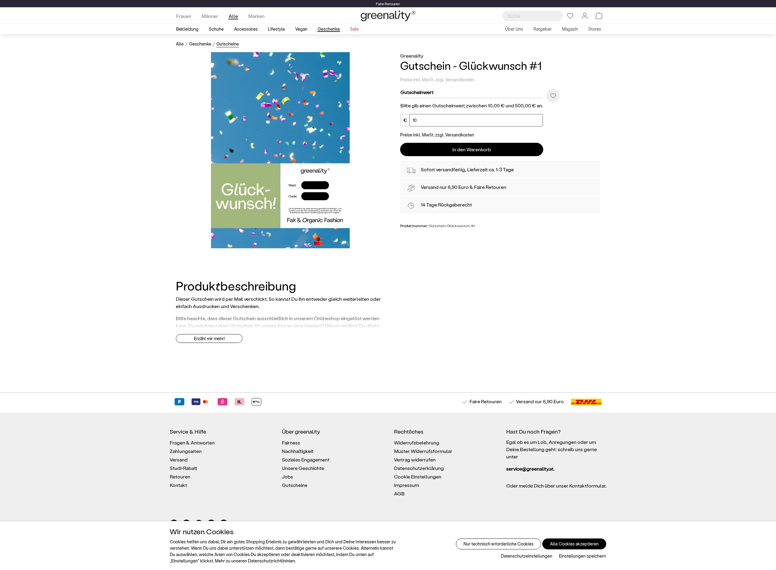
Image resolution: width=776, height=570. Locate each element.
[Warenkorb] (599, 16)
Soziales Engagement (305, 459)
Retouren (180, 476)
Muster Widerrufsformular (423, 451)
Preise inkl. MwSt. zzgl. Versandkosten (437, 79)
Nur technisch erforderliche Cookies (498, 543)
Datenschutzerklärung (419, 468)
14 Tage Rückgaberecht (446, 204)
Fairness (291, 442)
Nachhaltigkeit (297, 451)
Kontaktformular (587, 485)
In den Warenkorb (471, 149)
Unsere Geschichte (303, 468)
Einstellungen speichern (582, 555)
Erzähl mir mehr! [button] (209, 338)
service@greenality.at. (530, 468)
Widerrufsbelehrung (416, 442)
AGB (399, 493)
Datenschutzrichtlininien (271, 560)
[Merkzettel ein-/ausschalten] (553, 95)
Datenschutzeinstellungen (526, 555)
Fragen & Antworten (192, 442)
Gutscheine (294, 485)
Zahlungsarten (186, 451)
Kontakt (178, 485)
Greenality (411, 56)
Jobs (287, 476)
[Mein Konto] (584, 16)
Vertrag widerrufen (415, 459)
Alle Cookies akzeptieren (574, 543)
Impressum (406, 485)
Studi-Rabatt (183, 468)
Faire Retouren (490, 187)
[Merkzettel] (570, 16)
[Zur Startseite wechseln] (388, 16)
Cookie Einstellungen (417, 476)
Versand (430, 187)
